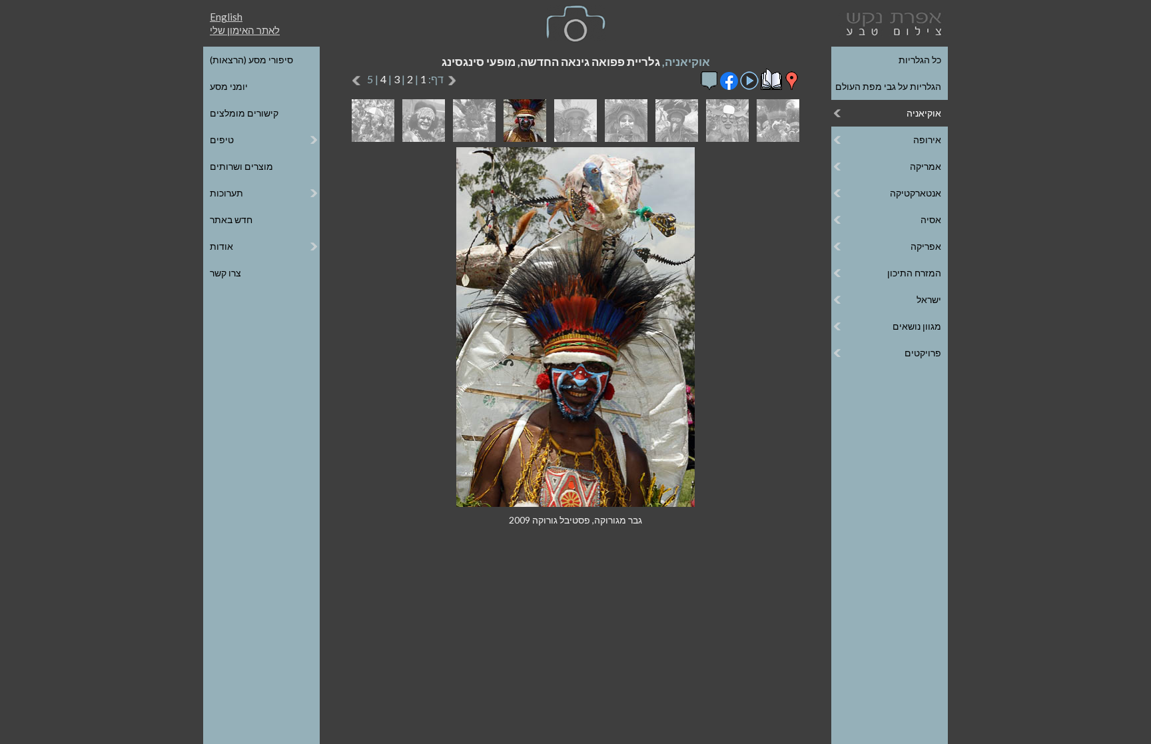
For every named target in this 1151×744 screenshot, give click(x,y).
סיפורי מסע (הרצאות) (251, 59)
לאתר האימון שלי (245, 30)
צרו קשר (225, 272)
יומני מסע (229, 86)
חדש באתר (231, 219)
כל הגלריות (920, 59)
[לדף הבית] (891, 22)
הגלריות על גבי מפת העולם (888, 86)
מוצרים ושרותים (241, 166)
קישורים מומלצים (244, 113)
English (226, 17)
